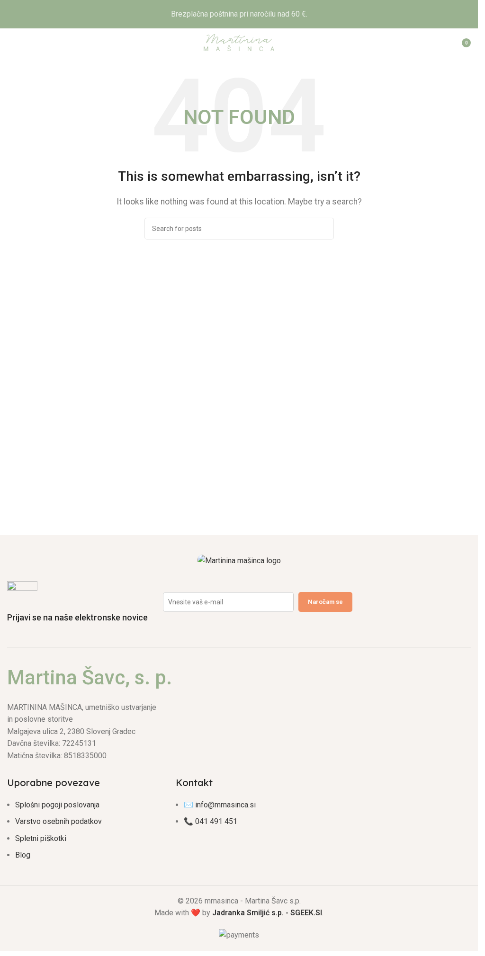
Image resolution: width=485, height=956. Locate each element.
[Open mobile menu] (10, 42)
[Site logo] (239, 41)
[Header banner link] (239, 14)
